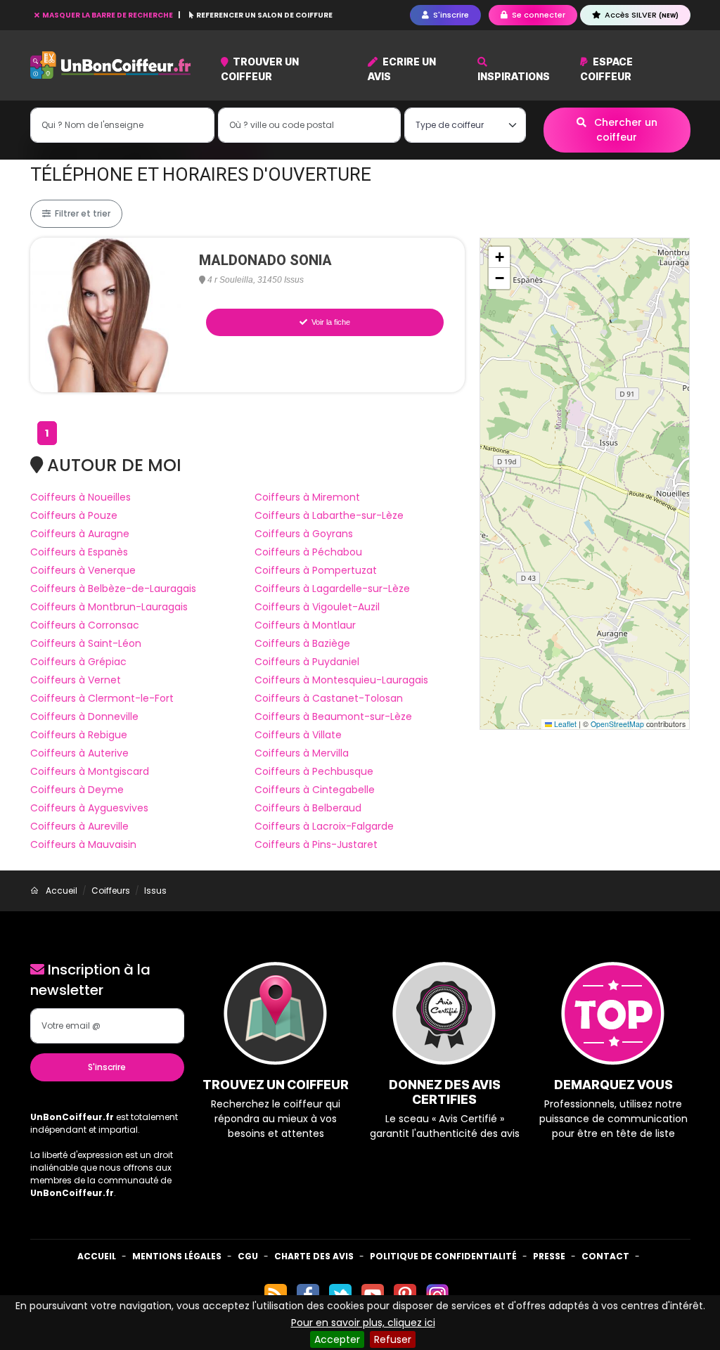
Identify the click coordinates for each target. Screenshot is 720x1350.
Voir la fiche (329, 322)
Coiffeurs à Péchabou (308, 552)
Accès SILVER (641, 14)
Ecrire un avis (402, 69)
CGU (248, 1256)
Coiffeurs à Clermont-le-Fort (102, 698)
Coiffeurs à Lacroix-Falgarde (324, 826)
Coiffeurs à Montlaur (305, 625)
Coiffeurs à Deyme (77, 790)
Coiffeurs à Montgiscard (89, 771)
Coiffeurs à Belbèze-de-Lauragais (113, 588)
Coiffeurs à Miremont (307, 497)
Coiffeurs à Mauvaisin (83, 844)
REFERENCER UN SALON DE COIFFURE (264, 15)
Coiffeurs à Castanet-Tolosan (329, 698)
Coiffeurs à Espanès (79, 552)
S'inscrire (107, 1067)
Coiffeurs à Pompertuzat (316, 570)
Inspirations (513, 76)
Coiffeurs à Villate (298, 735)
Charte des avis (314, 1256)
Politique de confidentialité (443, 1256)
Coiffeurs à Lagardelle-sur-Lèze (332, 588)
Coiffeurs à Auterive (79, 753)
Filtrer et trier (81, 213)
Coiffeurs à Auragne (79, 534)
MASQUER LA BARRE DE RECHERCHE (107, 15)
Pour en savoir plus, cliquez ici (363, 1323)
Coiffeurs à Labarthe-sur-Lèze (329, 515)
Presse (549, 1256)
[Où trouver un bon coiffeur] (111, 65)
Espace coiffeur (606, 69)
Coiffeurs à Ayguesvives (89, 808)
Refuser (392, 1339)
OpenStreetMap (617, 724)
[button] (499, 257)
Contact (605, 1256)
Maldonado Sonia (265, 260)
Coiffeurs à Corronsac (84, 625)
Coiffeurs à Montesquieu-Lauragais (341, 680)
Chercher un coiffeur (624, 129)
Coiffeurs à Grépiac (78, 662)
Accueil (96, 1256)
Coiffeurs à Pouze (73, 515)
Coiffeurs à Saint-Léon (85, 643)
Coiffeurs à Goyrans (304, 534)
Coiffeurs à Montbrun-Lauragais (109, 607)
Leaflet (564, 724)
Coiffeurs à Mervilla (302, 753)
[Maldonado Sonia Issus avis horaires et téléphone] (107, 314)
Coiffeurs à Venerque (83, 570)
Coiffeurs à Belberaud (308, 808)
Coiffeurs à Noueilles (80, 497)
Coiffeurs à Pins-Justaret (316, 844)
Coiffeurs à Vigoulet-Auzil (317, 607)
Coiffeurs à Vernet (75, 680)
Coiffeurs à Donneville (84, 716)
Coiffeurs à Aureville (79, 826)
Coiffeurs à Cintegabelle (315, 790)
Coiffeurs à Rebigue (78, 735)
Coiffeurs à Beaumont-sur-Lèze (333, 716)
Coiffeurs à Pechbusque (314, 771)
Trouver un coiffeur (260, 69)
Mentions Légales (176, 1256)
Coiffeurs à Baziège (302, 643)
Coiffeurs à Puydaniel (307, 662)
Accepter (337, 1339)
